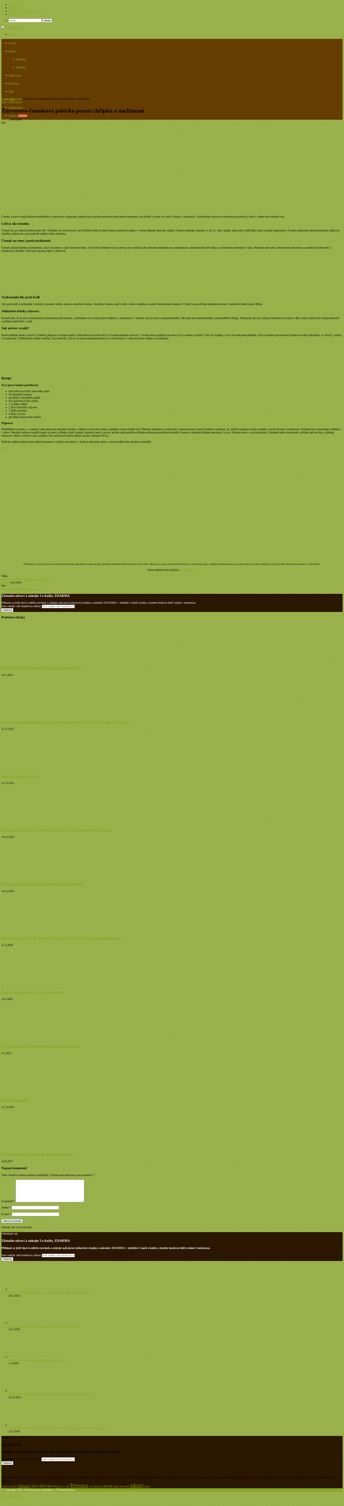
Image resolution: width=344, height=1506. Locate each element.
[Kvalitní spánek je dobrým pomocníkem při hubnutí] (36, 1039)
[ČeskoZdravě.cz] (12, 27)
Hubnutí (24, 1486)
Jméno (6, 1207)
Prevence (14, 83)
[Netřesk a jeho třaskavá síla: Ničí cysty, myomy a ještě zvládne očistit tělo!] (28, 1289)
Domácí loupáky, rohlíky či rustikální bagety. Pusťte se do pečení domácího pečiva (61, 938)
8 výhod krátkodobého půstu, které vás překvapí (37, 1154)
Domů (12, 42)
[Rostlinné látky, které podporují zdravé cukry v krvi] (26, 1356)
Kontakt (13, 14)
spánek (116, 1486)
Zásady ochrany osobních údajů (27, 10)
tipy (128, 1486)
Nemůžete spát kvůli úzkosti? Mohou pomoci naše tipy (41, 668)
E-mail (6, 1214)
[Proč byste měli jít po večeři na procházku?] (36, 985)
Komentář (8, 1201)
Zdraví (12, 51)
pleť (68, 1486)
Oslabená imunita (14, 1100)
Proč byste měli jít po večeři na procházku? (33, 992)
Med (49, 1486)
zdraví (137, 1485)
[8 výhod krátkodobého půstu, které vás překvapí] (31, 1147)
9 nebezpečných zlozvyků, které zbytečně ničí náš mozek (42, 884)
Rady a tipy (15, 75)
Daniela (5, 119)
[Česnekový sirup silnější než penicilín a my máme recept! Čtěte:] (28, 1322)
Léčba (42, 1486)
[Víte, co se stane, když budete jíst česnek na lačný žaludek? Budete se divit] (28, 1390)
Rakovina (98, 1486)
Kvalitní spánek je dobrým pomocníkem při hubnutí (40, 1046)
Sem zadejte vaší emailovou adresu (21, 606)
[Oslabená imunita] (36, 1093)
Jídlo (11, 91)
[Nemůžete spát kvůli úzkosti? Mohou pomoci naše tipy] (36, 660)
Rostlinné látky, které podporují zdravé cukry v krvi (38, 1360)
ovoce (62, 1486)
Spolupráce (15, 4)
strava (122, 1486)
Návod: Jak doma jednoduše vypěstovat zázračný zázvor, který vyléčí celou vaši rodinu (65, 722)
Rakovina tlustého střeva (19, 776)
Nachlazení (26, 579)
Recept (108, 1486)
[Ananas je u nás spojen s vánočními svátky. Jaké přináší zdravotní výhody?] (36, 823)
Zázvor (48, 579)
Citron (4, 1486)
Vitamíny (21, 59)
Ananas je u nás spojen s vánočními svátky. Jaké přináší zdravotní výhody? (57, 830)
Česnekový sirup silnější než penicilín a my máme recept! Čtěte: (45, 1325)
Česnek (5, 579)
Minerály (21, 67)
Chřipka (15, 579)
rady (91, 1486)
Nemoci (18, 115)
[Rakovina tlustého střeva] (36, 769)
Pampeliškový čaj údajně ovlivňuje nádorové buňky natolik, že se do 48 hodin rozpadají (58, 1428)
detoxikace (12, 1486)
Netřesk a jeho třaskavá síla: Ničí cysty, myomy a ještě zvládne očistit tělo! (50, 1292)
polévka (38, 579)
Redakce (13, 7)
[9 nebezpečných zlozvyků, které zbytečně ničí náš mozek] (29, 877)
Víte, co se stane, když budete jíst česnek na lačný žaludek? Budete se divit (51, 1394)
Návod (56, 1486)
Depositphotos (188, 569)
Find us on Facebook (13, 1230)
